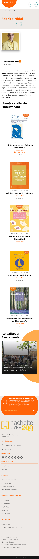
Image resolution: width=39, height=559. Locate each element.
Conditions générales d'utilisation (13, 544)
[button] (19, 24)
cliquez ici (20, 406)
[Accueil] (9, 4)
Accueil (3, 10)
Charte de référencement (10, 547)
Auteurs (10, 10)
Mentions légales (7, 542)
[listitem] (3, 457)
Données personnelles (9, 537)
